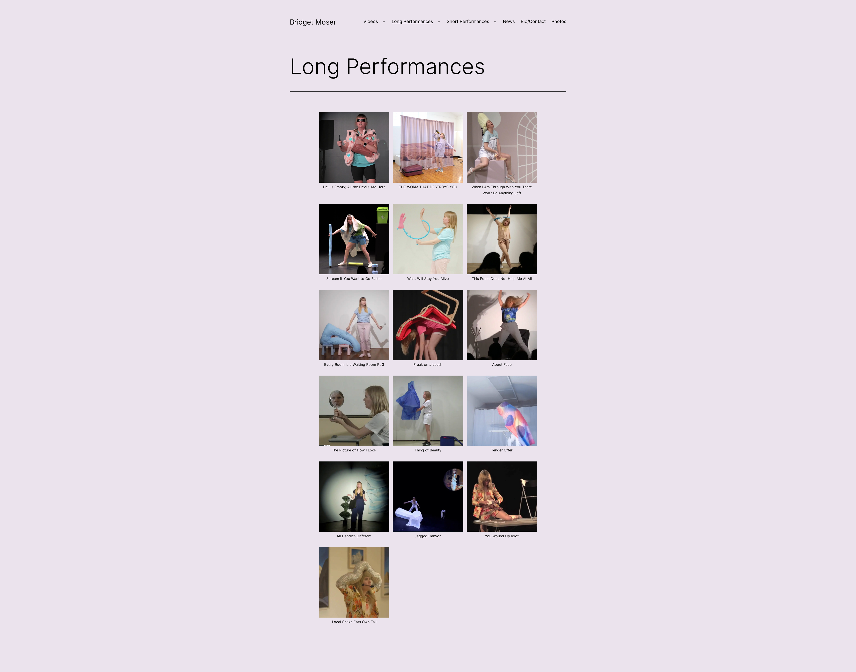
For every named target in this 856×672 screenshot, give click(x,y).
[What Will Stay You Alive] (428, 239)
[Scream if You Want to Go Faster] (354, 239)
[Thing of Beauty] (428, 411)
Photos (558, 21)
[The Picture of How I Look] (354, 411)
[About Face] (502, 325)
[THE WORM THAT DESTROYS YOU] (428, 147)
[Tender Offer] (502, 411)
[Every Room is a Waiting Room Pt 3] (354, 325)
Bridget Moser (313, 22)
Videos (370, 21)
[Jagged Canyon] (428, 496)
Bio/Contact (533, 21)
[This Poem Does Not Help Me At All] (502, 239)
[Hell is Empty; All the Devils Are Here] (354, 147)
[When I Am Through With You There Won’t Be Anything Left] (502, 147)
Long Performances (412, 21)
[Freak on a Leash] (428, 325)
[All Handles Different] (354, 496)
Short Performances (468, 21)
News (509, 21)
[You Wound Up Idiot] (502, 496)
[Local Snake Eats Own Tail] (354, 582)
